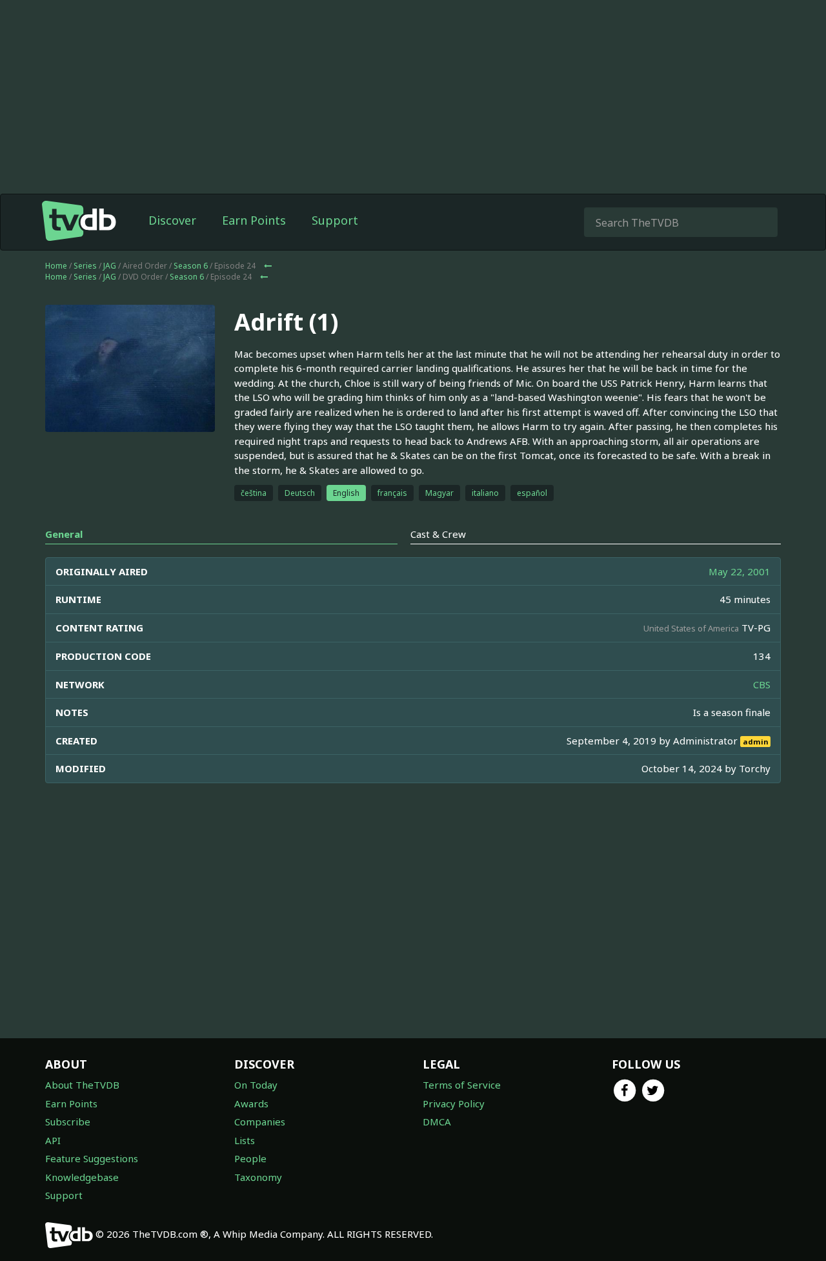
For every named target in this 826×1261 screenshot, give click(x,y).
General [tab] (64, 534)
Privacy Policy (454, 1103)
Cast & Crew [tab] (438, 534)
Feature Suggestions (91, 1158)
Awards (251, 1103)
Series (85, 265)
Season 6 (191, 265)
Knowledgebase (82, 1177)
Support (335, 220)
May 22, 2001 (740, 571)
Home (56, 265)
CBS (762, 684)
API (53, 1140)
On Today (255, 1084)
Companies (259, 1121)
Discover (172, 220)
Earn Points (254, 220)
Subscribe (67, 1121)
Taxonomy (258, 1177)
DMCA (437, 1121)
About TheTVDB (82, 1084)
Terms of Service (462, 1084)
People (250, 1158)
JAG (109, 265)
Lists (244, 1140)
